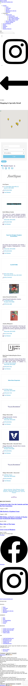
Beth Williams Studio (8, 212)
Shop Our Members (12, 490)
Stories (4, 27)
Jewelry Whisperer (8, 323)
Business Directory (7, 28)
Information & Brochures (14, 491)
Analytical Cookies (5, 670)
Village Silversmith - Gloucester (11, 472)
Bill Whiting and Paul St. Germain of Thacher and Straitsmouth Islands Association (13, 517)
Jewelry (3, 161)
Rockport (8, 12)
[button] (17, 124)
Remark (12, 664)
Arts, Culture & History (14, 18)
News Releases (16, 489)
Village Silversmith (8, 414)
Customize (3, 653)
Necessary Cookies (5, 657)
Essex (7, 6)
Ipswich (7, 9)
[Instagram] (15, 65)
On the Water (12, 15)
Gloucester (8, 8)
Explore (4, 5)
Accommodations (7, 23)
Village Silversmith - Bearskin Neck (12, 443)
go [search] (14, 156)
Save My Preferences (10, 683)
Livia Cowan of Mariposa (7, 529)
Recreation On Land (13, 17)
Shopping (5, 26)
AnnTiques (6, 184)
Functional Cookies (5, 664)
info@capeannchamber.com (6, 599)
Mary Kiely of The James (7, 524)
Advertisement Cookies (6, 677)
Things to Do (9, 14)
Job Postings (21, 490)
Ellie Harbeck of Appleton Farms (9, 511)
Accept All (14, 653)
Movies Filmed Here (10, 21)
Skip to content (3, 0)
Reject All (8, 653)
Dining (4, 24)
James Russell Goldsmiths (10, 297)
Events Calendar (9, 22)
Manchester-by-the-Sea (11, 10)
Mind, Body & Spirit (13, 19)
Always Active (13, 657)
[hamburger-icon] (0, 3)
